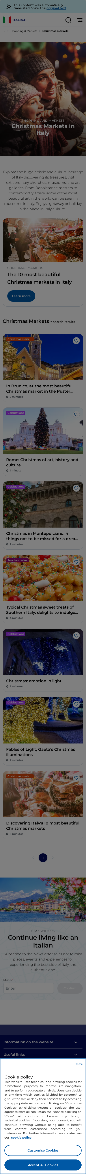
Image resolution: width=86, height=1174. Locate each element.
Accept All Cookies (43, 1165)
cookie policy (21, 1137)
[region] (43, 1116)
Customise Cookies (43, 1150)
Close (79, 1063)
